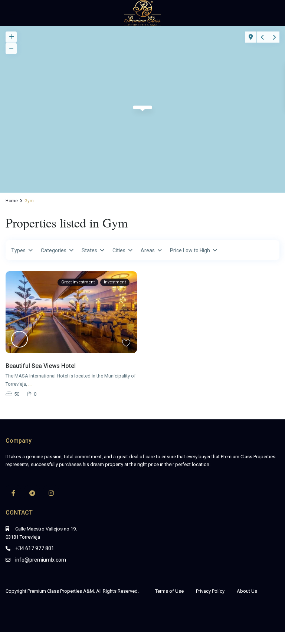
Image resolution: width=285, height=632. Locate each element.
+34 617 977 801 (34, 548)
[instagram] (51, 492)
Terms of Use (169, 591)
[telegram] (32, 492)
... (30, 384)
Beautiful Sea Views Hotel (41, 365)
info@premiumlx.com (40, 560)
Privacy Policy (210, 591)
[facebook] (13, 492)
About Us (247, 591)
